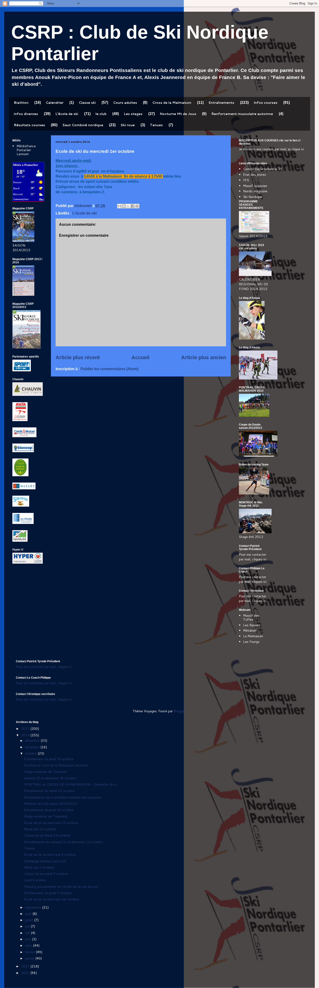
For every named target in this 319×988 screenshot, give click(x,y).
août (28, 913)
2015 (25, 728)
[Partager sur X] (128, 206)
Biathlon (21, 102)
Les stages (133, 113)
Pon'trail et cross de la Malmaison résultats (56, 765)
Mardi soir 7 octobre (39, 867)
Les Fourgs (251, 641)
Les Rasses (251, 625)
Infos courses (265, 102)
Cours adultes (125, 102)
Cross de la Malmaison (171, 102)
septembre (33, 907)
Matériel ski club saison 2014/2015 (50, 803)
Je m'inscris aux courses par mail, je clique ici (271, 149)
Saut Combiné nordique (82, 125)
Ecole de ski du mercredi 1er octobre (51, 899)
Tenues (156, 125)
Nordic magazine (255, 191)
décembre (33, 740)
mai (28, 933)
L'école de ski (66, 113)
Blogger (180, 711)
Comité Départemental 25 (262, 169)
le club (101, 113)
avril (28, 939)
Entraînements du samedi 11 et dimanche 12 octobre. (63, 842)
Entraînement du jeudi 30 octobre (49, 759)
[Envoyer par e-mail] (119, 206)
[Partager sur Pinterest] (137, 206)
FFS (246, 180)
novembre (32, 747)
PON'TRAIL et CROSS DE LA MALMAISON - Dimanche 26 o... (71, 784)
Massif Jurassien (255, 185)
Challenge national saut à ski (45, 861)
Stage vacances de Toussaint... (46, 816)
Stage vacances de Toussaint (45, 771)
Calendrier (55, 102)
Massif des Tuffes (251, 617)
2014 (25, 735)
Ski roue (128, 125)
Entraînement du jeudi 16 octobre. (49, 810)
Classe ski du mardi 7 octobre (46, 873)
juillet (29, 920)
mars (29, 945)
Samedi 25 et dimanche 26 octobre (50, 778)
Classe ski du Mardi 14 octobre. (47, 835)
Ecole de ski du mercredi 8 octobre (50, 854)
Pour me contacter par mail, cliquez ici (252, 557)
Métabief (250, 630)
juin (28, 926)
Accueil (140, 357)
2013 (25, 966)
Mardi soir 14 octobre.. (41, 829)
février (30, 952)
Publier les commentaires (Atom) (109, 369)
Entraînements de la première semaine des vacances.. (63, 797)
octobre (31, 753)
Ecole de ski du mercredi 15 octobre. (51, 822)
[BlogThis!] (123, 206)
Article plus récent (78, 357)
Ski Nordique (252, 196)
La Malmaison (253, 636)
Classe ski (87, 102)
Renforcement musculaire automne (242, 113)
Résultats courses (29, 125)
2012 (25, 972)
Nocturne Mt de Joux (178, 113)
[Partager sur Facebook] (132, 206)
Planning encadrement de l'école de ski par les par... (62, 886)
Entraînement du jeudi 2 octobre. (48, 893)
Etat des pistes (254, 174)
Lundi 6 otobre (35, 880)
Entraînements (221, 102)
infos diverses (26, 113)
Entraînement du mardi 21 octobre (49, 790)
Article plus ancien (203, 357)
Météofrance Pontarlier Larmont (26, 150)
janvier (30, 958)
